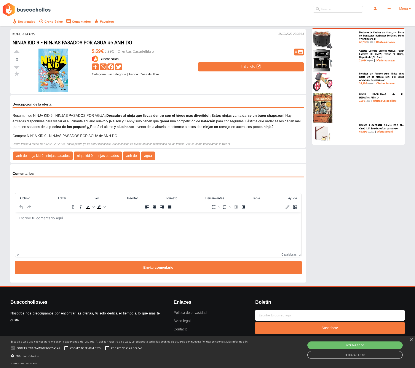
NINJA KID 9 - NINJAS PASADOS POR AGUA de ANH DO (72, 42)
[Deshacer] (21, 207)
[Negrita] (73, 207)
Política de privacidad (190, 312)
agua (148, 156)
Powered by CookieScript (24, 363)
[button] (90, 207)
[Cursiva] (80, 207)
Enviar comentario (158, 267)
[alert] (207, 352)
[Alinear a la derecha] (162, 207)
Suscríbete (330, 328)
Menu (404, 9)
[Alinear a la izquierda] (147, 207)
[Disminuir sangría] (235, 207)
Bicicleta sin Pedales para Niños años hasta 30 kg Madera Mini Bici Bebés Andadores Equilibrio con (381, 76)
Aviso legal (182, 321)
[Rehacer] (29, 207)
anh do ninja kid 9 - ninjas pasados (43, 156)
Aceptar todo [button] (355, 345)
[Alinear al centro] (154, 207)
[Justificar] (169, 207)
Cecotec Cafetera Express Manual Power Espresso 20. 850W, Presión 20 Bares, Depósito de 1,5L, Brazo (381, 53)
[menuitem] (25, 198)
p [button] (18, 254)
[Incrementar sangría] (243, 207)
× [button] (411, 340)
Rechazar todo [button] (355, 355)
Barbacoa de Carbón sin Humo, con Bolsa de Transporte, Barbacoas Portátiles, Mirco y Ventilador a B (381, 35)
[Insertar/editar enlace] (287, 207)
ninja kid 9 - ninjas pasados (98, 156)
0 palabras (289, 254)
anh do (131, 156)
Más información (237, 341)
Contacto (180, 329)
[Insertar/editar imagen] (295, 207)
